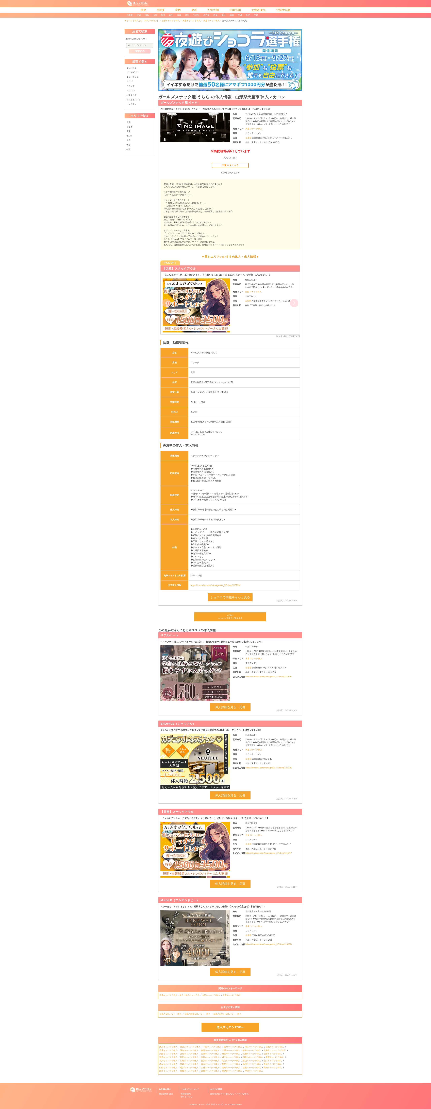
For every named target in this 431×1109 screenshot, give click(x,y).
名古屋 (206, 15)
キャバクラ (131, 68)
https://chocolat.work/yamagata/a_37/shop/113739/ (215, 585)
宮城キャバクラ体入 (189, 1054)
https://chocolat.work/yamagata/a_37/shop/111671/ (268, 676)
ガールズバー (132, 72)
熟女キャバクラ (133, 99)
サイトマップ (187, 1097)
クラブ (129, 81)
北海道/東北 (259, 10)
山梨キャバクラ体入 (168, 1067)
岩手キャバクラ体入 (231, 1057)
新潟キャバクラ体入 (168, 1064)
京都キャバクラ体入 (252, 1054)
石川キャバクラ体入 (168, 1061)
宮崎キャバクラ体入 (210, 1071)
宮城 (139, 15)
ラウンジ (130, 90)
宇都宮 (196, 15)
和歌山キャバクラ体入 (253, 1057)
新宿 (187, 15)
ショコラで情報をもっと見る (230, 597)
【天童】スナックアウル (177, 812)
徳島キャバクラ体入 (231, 1067)
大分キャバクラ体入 (210, 1067)
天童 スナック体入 (253, 129)
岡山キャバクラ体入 (231, 1061)
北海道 (130, 15)
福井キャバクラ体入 (210, 1061)
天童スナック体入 (211, 21)
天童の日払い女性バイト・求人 (227, 1014)
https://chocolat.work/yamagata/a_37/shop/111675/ (268, 853)
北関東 (161, 10)
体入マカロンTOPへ (230, 1027)
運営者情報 (186, 1094)
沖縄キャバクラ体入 (254, 1071)
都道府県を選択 (166, 1094)
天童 (128, 131)
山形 (155, 15)
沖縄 (256, 15)
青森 (179, 15)
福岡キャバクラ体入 (210, 1064)
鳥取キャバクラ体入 (189, 1064)
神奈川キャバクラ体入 (190, 1047)
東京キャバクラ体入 (168, 1047)
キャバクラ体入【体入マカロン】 (211, 1104)
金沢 (248, 15)
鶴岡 (128, 149)
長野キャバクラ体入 (231, 1064)
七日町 (129, 136)
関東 (143, 10)
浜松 (224, 15)
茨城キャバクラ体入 (275, 1047)
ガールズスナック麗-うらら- (179, 102)
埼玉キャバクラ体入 (254, 1047)
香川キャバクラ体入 (189, 1067)
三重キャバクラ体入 (231, 1050)
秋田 (163, 15)
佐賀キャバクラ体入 (252, 1067)
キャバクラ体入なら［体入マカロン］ (142, 21)
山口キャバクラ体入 (273, 1061)
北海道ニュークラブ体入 (275, 1050)
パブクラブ (131, 95)
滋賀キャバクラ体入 (168, 1057)
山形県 (248, 138)
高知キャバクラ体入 (273, 1067)
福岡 (232, 15)
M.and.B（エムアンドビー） (182, 268)
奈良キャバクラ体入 (210, 1057)
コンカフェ (131, 104)
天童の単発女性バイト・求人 (197, 1014)
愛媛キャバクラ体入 (189, 1071)
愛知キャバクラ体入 (189, 1050)
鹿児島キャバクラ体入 (232, 1071)
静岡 (215, 15)
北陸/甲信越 (283, 10)
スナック (130, 86)
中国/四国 (235, 10)
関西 (178, 10)
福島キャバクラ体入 (231, 1054)
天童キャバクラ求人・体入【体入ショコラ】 (179, 995)
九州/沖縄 (213, 10)
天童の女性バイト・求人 (170, 1014)
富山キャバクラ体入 (252, 1061)
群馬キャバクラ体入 (168, 1050)
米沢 (128, 140)
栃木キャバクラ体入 (233, 1047)
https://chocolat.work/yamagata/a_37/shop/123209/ (268, 768)
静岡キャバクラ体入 (210, 1050)
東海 (194, 10)
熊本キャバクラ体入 (168, 1071)
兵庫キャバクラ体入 (210, 1054)
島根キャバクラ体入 (252, 1064)
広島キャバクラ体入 (189, 1061)
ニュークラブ (132, 77)
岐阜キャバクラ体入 (252, 1050)
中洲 (240, 15)
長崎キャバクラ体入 (273, 1064)
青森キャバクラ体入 (275, 1057)
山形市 (129, 127)
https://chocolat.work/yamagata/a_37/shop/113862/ (268, 944)
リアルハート (169, 635)
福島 (147, 15)
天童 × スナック (230, 165)
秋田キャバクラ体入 (189, 1057)
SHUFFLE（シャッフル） (178, 723)
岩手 (171, 15)
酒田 (128, 145)
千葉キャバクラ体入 (212, 1047)
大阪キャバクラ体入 (168, 1054)
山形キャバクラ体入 (171, 21)
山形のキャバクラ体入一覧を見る (230, 616)
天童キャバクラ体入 (192, 21)
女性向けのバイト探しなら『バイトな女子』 (230, 1094)
